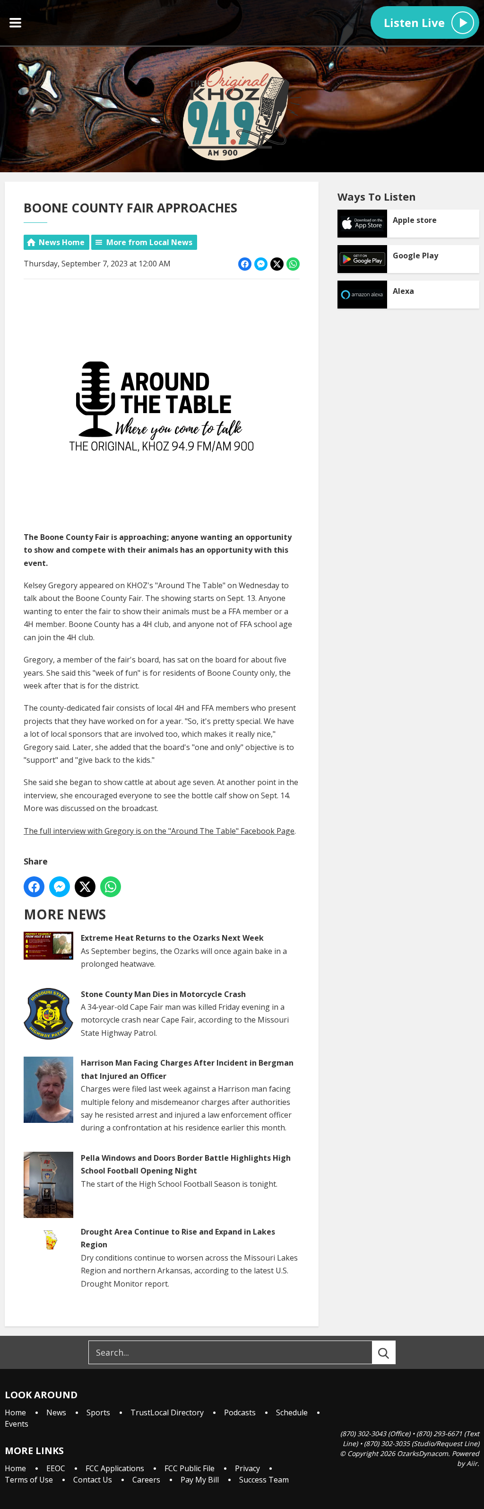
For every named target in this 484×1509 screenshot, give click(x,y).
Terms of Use (29, 1479)
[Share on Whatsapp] (293, 264)
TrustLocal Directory (167, 1412)
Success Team (264, 1479)
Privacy (247, 1468)
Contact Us (92, 1479)
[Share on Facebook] (244, 264)
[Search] (392, 1352)
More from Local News (149, 242)
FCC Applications (115, 1468)
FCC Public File (189, 1468)
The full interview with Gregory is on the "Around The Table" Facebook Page (159, 831)
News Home (62, 242)
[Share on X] (277, 264)
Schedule (292, 1412)
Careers (146, 1479)
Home (15, 1412)
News (56, 1412)
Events (16, 1424)
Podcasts (240, 1412)
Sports (98, 1412)
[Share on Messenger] (261, 264)
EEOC (55, 1468)
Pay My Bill (200, 1479)
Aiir (472, 1463)
